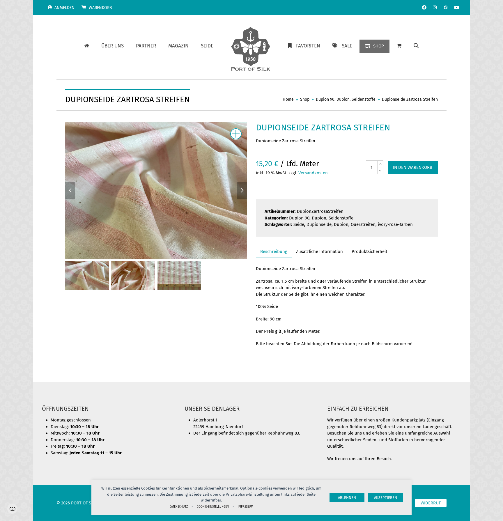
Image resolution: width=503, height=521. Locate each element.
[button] (416, 46)
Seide (298, 224)
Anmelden (64, 7)
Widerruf (431, 503)
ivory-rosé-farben (395, 224)
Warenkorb (100, 7)
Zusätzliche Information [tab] (319, 251)
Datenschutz (178, 506)
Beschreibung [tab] (273, 251)
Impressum (245, 506)
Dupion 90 (299, 218)
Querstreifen (363, 224)
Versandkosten (313, 173)
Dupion (319, 218)
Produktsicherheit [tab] (369, 251)
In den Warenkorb (412, 167)
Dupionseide (319, 224)
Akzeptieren (385, 497)
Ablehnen (347, 497)
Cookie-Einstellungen (213, 506)
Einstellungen (12, 509)
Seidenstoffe (341, 218)
